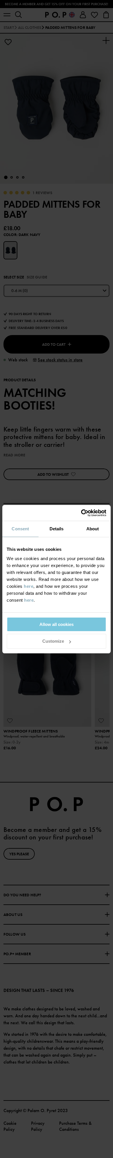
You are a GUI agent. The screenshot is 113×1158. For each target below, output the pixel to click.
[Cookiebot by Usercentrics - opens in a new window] (81, 513)
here (28, 586)
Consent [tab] (20, 528)
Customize (53, 641)
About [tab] (92, 528)
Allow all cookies (56, 624)
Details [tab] (57, 528)
